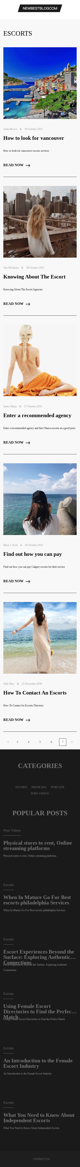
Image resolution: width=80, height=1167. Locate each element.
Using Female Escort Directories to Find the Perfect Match (38, 1008)
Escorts (21, 787)
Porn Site (57, 787)
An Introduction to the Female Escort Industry (38, 1063)
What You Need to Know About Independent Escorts (38, 1117)
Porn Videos (40, 793)
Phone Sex (39, 787)
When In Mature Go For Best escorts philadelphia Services (37, 900)
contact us (41, 1159)
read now (13, 165)
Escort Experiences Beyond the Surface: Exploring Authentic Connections (38, 954)
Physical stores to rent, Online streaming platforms (37, 845)
